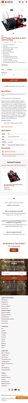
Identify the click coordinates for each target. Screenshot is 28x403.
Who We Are (4, 300)
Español (3, 330)
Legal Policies (4, 355)
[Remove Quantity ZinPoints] (2, 75)
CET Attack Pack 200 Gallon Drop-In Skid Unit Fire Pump (13, 185)
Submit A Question (13, 205)
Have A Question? (7, 127)
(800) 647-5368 (7, 395)
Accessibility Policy (6, 359)
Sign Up (14, 278)
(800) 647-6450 (19, 395)
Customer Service (5, 377)
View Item (7, 189)
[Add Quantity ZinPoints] (14, 75)
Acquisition (4, 385)
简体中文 (3, 343)
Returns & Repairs (5, 306)
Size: (2, 69)
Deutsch (3, 337)
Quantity (4, 72)
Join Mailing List (5, 361)
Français (3, 335)
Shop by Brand (4, 317)
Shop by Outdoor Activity (7, 319)
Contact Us (4, 375)
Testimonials (4, 304)
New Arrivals (4, 321)
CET (2, 36)
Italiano (3, 339)
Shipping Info (4, 302)
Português (4, 333)
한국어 (3, 347)
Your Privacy (4, 357)
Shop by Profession (6, 314)
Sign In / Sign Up (5, 353)
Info (2, 328)
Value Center (4, 323)
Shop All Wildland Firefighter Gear (13, 165)
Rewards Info (4, 308)
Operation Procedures (9, 151)
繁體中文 (3, 345)
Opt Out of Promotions (7, 363)
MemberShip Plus (5, 370)
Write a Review (14, 250)
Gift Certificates (5, 367)
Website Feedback (6, 383)
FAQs (2, 365)
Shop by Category (5, 312)
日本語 (3, 341)
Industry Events (5, 381)
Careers (3, 379)
